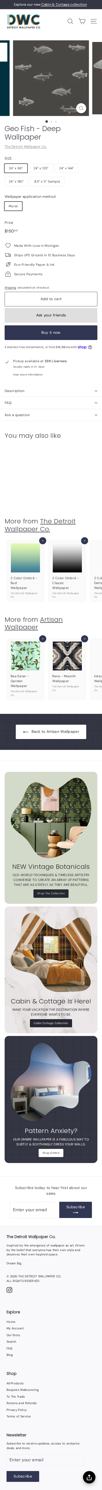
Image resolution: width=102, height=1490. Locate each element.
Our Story (13, 1335)
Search (11, 1341)
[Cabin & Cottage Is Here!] (51, 952)
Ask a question (17, 415)
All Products (15, 1383)
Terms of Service (19, 1416)
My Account (15, 1328)
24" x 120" (41, 168)
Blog (10, 1355)
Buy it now (51, 332)
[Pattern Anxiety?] (51, 1082)
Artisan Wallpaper (34, 623)
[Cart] (82, 21)
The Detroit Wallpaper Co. (26, 146)
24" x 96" (16, 168)
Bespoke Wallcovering (23, 1390)
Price (9, 222)
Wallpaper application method (30, 196)
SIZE (8, 158)
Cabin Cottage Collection (51, 1023)
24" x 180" (16, 181)
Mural (13, 206)
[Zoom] (81, 108)
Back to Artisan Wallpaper (55, 731)
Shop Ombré (51, 1153)
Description (14, 390)
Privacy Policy (17, 1410)
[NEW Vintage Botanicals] (51, 818)
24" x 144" (66, 168)
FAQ (8, 402)
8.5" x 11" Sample (47, 181)
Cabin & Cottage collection (64, 4)
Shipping (10, 287)
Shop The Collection (51, 893)
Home (11, 1322)
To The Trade (16, 1396)
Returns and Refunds (22, 1403)
